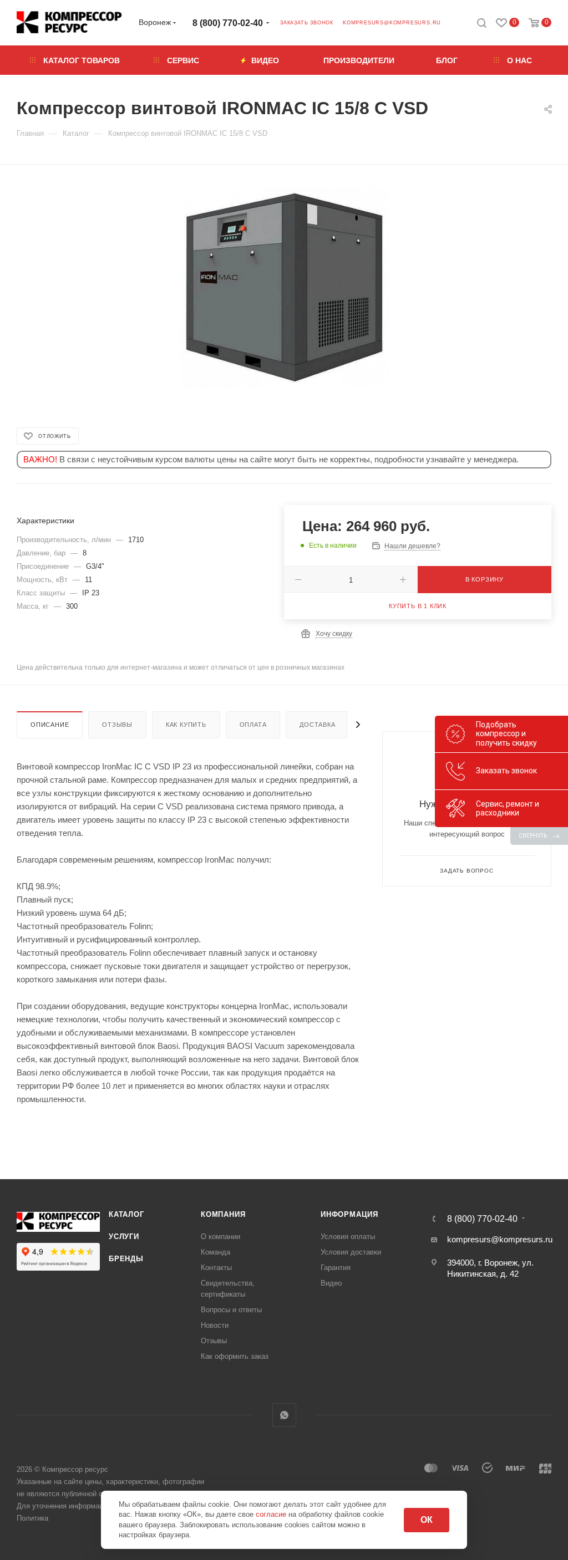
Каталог (126, 1214)
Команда (215, 1252)
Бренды (126, 1259)
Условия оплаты (348, 1236)
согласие (272, 1514)
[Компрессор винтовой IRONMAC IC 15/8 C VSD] (284, 287)
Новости (215, 1325)
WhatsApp (284, 1415)
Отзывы (117, 724)
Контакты (216, 1267)
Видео (331, 1283)
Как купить (186, 724)
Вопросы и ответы (231, 1310)
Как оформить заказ (234, 1356)
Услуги (124, 1236)
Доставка (317, 724)
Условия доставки (351, 1252)
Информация (349, 1214)
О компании (220, 1236)
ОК (426, 1520)
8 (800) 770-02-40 (227, 23)
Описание (50, 724)
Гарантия (336, 1267)
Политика (32, 1518)
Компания (223, 1214)
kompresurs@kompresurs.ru (392, 23)
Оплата (253, 724)
